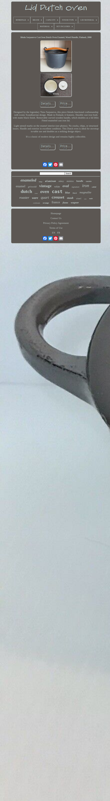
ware (35, 198)
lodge (40, 181)
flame (65, 202)
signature (75, 187)
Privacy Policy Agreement (56, 223)
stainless (70, 181)
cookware (36, 203)
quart (45, 197)
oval (66, 186)
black (75, 193)
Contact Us (56, 218)
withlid (94, 187)
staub (70, 198)
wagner (75, 202)
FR (58, 232)
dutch (26, 191)
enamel (20, 186)
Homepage (56, 213)
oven (44, 191)
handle (79, 181)
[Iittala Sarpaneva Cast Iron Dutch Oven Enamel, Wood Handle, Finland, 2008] (56, 56)
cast (57, 191)
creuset (58, 197)
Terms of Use (56, 228)
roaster (24, 198)
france (56, 202)
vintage (45, 186)
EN (53, 232)
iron (85, 185)
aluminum (50, 181)
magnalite (85, 192)
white (57, 186)
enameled (28, 180)
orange (46, 203)
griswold (32, 186)
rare (85, 199)
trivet (36, 193)
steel (78, 198)
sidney (61, 181)
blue (67, 192)
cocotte (88, 181)
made (91, 199)
